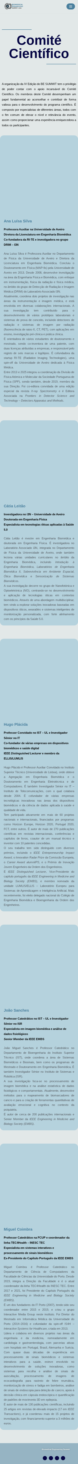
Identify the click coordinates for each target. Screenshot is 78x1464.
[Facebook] (51, 1458)
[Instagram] (45, 1458)
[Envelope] (63, 1458)
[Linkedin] (57, 1458)
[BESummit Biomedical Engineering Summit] (15, 6)
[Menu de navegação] (70, 6)
